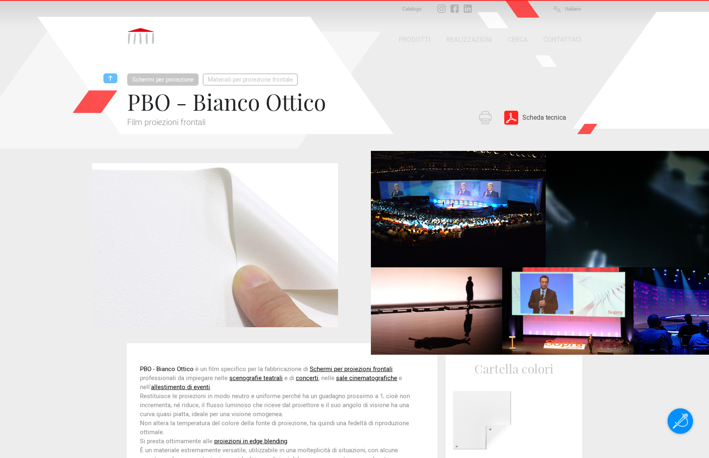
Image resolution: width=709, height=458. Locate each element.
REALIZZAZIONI (469, 39)
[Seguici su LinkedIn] (468, 9)
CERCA (518, 39)
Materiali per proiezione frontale (250, 79)
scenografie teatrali (256, 378)
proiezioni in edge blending (250, 441)
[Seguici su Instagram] (441, 9)
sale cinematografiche (366, 378)
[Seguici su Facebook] (455, 9)
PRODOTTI (414, 39)
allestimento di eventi (180, 387)
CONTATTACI (562, 39)
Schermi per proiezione (163, 79)
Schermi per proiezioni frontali (351, 369)
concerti (307, 378)
